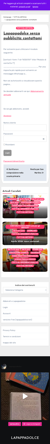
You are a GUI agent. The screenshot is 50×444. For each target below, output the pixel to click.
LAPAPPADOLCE (25, 438)
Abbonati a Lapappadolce (14, 301)
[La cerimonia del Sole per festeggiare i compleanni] (25, 396)
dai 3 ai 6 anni (37, 199)
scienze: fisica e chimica (25, 259)
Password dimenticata (13, 161)
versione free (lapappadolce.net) (17, 320)
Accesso (7, 116)
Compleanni (12, 199)
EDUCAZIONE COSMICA (30, 202)
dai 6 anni (14, 202)
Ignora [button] (35, 7)
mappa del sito (9, 343)
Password (8, 134)
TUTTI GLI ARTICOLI (25, 28)
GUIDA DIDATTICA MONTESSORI (25, 206)
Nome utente (9, 123)
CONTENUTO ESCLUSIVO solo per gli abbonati (25, 227)
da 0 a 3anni (24, 199)
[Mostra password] (43, 139)
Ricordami (10, 144)
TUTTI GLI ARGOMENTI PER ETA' (25, 209)
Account (7, 313)
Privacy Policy (9, 330)
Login (5, 307)
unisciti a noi (24, 7)
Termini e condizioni (12, 336)
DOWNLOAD (32, 231)
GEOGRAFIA (35, 253)
